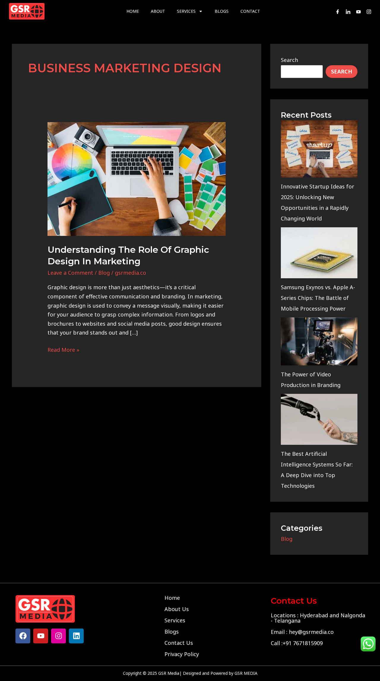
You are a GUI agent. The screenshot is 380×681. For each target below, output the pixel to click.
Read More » (63, 349)
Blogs (171, 631)
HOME (132, 11)
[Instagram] (369, 11)
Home (172, 597)
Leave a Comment (70, 272)
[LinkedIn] (348, 11)
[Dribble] (358, 11)
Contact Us (178, 642)
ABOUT (158, 11)
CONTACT (250, 11)
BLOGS (222, 11)
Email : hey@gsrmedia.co (302, 631)
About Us (176, 609)
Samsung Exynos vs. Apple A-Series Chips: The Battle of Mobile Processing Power (318, 298)
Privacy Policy (181, 654)
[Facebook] (337, 11)
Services (174, 620)
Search (289, 59)
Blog (104, 272)
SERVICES (186, 11)
